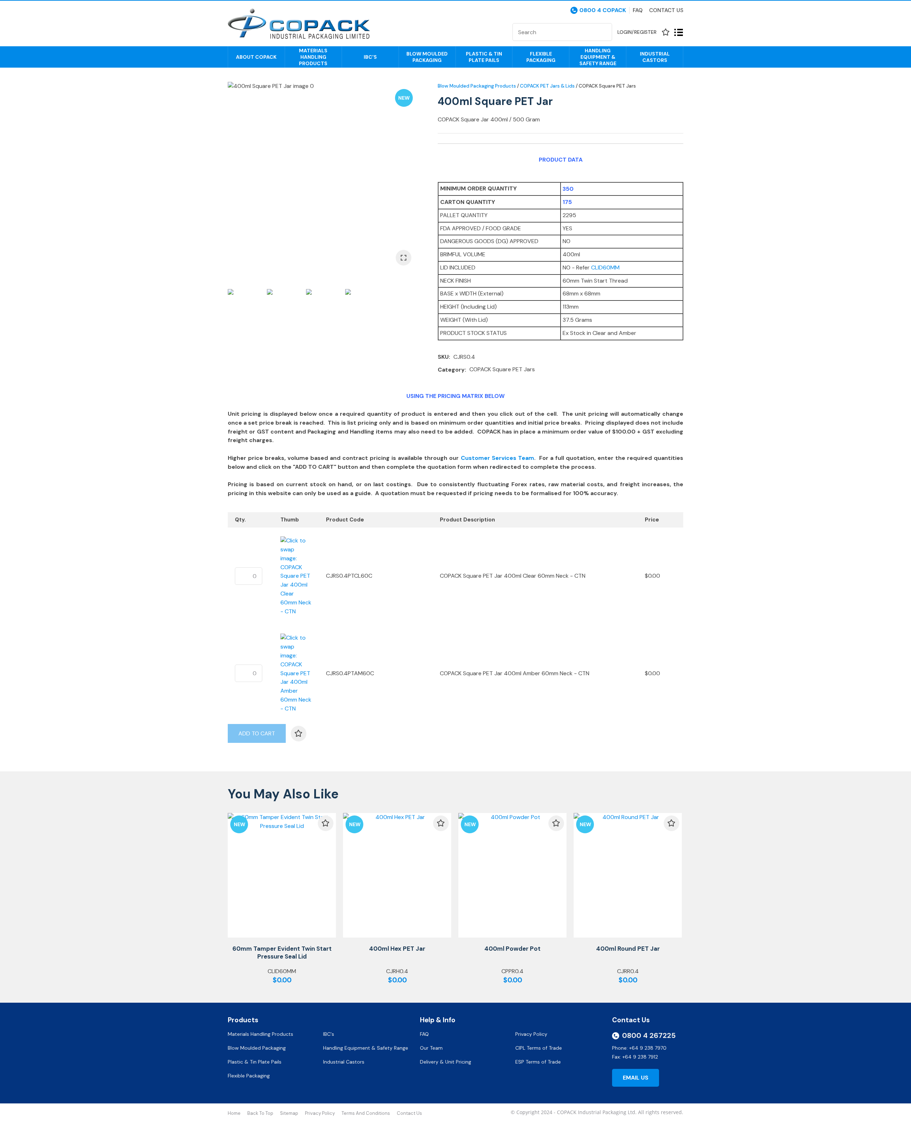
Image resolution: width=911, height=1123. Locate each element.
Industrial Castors (655, 57)
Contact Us (666, 10)
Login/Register (637, 32)
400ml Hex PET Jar (397, 949)
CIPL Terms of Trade (538, 1048)
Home (234, 1113)
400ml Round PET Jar (628, 949)
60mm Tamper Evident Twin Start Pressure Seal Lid (282, 952)
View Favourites (665, 32)
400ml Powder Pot (512, 949)
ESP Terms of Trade (538, 1062)
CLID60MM (605, 267)
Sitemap (289, 1113)
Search (603, 32)
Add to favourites (325, 823)
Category (451, 369)
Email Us (635, 1077)
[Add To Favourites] (298, 733)
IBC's (370, 57)
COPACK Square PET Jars (607, 86)
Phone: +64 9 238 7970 (639, 1048)
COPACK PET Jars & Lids (547, 86)
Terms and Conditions (366, 1113)
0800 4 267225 (649, 1035)
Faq (638, 10)
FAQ (425, 1034)
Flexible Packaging (540, 57)
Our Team (432, 1048)
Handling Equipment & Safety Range (597, 57)
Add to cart (256, 733)
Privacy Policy (532, 1034)
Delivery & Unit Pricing (445, 1062)
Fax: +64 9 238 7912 (635, 1057)
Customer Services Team (497, 458)
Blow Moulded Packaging (427, 57)
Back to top (260, 1113)
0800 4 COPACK (602, 10)
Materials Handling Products (313, 57)
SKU (443, 357)
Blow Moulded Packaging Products (477, 86)
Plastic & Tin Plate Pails (484, 57)
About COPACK (256, 57)
